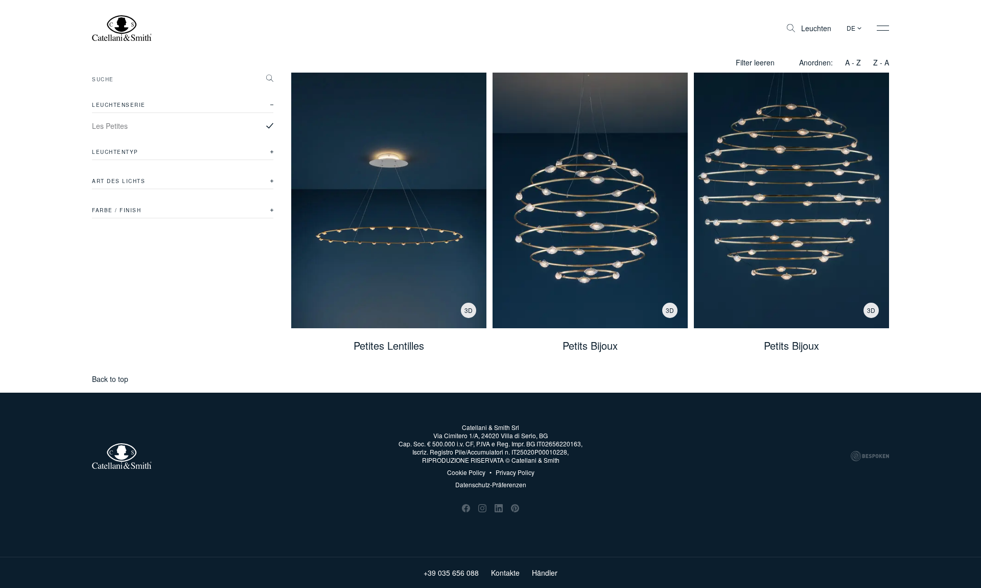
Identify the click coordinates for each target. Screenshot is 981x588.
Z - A (881, 62)
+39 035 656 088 (451, 573)
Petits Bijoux (590, 345)
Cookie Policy (466, 472)
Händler (544, 573)
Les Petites (110, 126)
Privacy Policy (511, 472)
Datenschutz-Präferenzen (490, 484)
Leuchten (816, 28)
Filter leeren (755, 62)
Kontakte (505, 573)
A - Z (853, 62)
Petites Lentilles (389, 345)
